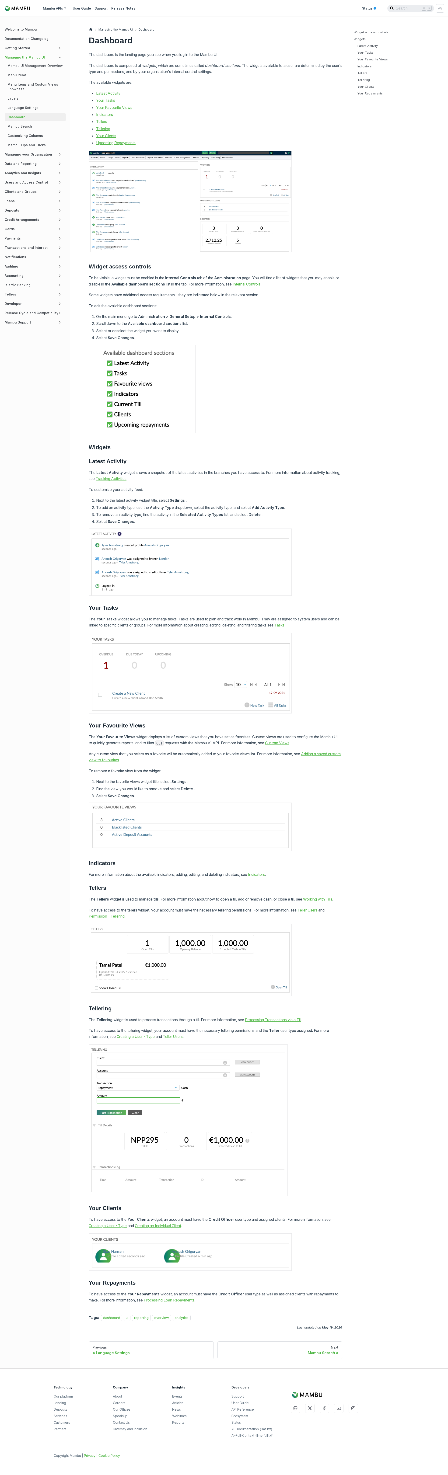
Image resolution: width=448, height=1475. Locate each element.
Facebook (324, 1408)
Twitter (310, 1408)
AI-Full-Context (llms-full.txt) (252, 1435)
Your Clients (106, 135)
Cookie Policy (109, 1456)
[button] (34, 48)
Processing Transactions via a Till (273, 1019)
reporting (141, 1318)
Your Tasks (105, 100)
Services (60, 1416)
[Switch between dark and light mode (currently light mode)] (440, 8)
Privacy (89, 1456)
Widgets (360, 39)
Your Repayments (370, 93)
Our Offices (121, 1409)
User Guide (82, 8)
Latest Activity (108, 93)
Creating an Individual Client (158, 1225)
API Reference (242, 1409)
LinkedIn (295, 1408)
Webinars (179, 1416)
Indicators (104, 114)
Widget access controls (371, 32)
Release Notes (123, 8)
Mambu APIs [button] (53, 8)
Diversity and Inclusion (130, 1429)
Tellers (101, 121)
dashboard (111, 1318)
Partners (60, 1429)
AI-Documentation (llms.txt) (251, 1429)
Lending (60, 1403)
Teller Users (307, 910)
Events (177, 1396)
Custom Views (277, 743)
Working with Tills (317, 899)
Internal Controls (246, 284)
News (176, 1409)
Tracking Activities (111, 478)
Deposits (60, 1409)
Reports (178, 1422)
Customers (62, 1422)
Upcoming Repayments (116, 142)
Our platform (63, 1396)
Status (369, 8)
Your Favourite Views (114, 107)
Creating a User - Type (136, 1036)
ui (127, 1318)
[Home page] (91, 29)
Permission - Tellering (107, 916)
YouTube (338, 1408)
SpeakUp (120, 1416)
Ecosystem (239, 1416)
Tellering (103, 128)
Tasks (279, 625)
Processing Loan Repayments (169, 1300)
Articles (177, 1403)
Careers (119, 1403)
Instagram (353, 1408)
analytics (182, 1318)
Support (101, 8)
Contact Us (121, 1422)
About (117, 1396)
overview (161, 1318)
